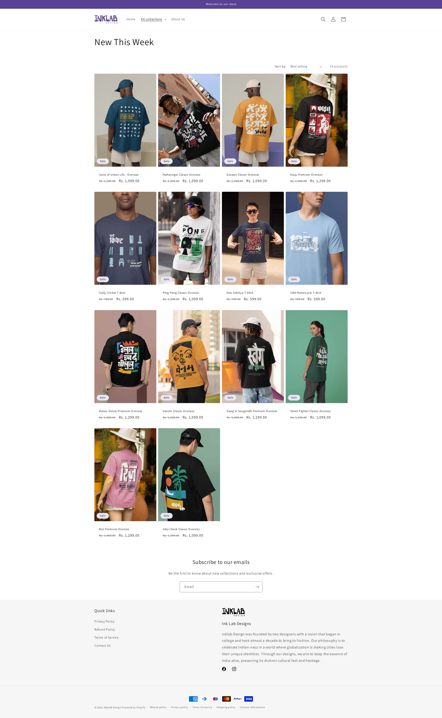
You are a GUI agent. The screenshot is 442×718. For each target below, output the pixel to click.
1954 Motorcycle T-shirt (305, 293)
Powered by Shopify (133, 707)
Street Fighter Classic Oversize (310, 411)
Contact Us (102, 645)
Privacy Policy (104, 621)
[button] (153, 19)
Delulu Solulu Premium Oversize (120, 411)
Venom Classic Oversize (178, 411)
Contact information (252, 707)
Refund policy (158, 707)
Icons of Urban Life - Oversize (119, 175)
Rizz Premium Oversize (114, 529)
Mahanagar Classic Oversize (182, 175)
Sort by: (280, 66)
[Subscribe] (257, 586)
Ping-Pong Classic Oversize (181, 293)
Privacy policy (179, 707)
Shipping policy (226, 707)
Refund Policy (104, 629)
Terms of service (202, 707)
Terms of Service (106, 637)
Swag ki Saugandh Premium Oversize (252, 411)
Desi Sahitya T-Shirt (240, 293)
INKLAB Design (112, 707)
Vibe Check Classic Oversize (181, 529)
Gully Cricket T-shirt (112, 293)
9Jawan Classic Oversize (243, 175)
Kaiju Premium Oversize (306, 175)
